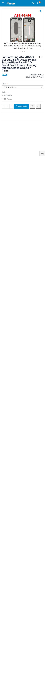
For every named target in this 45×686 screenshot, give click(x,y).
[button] (40, 13)
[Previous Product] (39, 56)
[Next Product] (42, 56)
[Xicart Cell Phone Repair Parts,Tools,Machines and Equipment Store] (10, 3)
